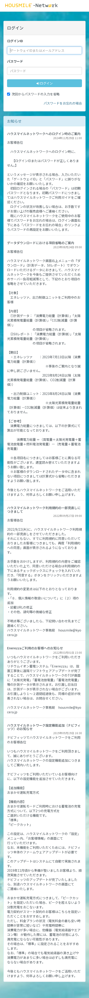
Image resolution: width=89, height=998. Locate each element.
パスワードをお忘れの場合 (63, 103)
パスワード (15, 61)
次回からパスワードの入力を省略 (36, 94)
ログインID (15, 41)
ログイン (46, 83)
